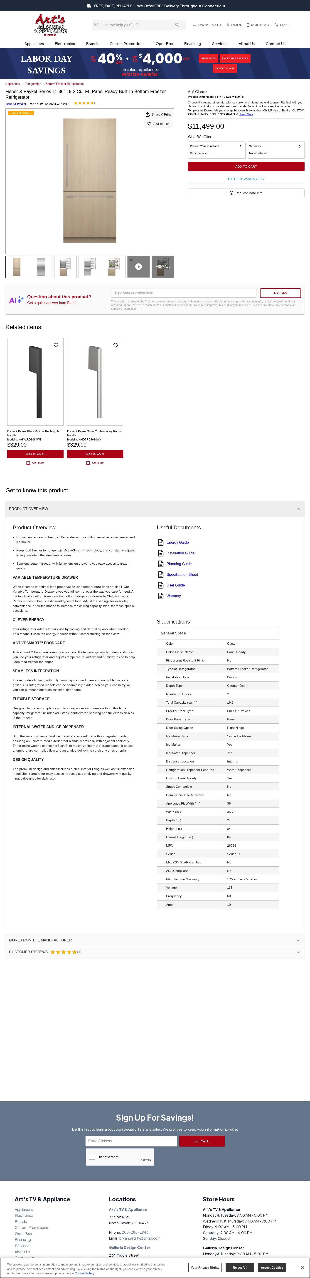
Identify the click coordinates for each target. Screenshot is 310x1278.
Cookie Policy (84, 1273)
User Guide (176, 585)
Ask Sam (281, 293)
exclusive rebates (235, 58)
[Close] (303, 1268)
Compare (38, 462)
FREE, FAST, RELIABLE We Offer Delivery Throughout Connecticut (159, 5)
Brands (92, 43)
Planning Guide (179, 564)
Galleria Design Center (129, 1247)
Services (219, 43)
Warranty (174, 596)
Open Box (164, 43)
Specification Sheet (182, 574)
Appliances (34, 43)
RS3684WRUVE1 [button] (57, 104)
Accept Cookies (272, 1267)
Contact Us (275, 43)
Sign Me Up (202, 1141)
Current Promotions (127, 43)
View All (163, 266)
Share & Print (161, 114)
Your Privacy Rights (205, 1267)
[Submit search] (177, 25)
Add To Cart (246, 166)
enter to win (224, 68)
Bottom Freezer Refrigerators (65, 84)
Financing (192, 43)
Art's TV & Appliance (128, 1209)
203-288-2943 (135, 1232)
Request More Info (249, 193)
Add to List (161, 124)
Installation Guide (181, 553)
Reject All (239, 1267)
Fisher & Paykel (15, 104)
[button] (194, 25)
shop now (208, 58)
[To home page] (50, 25)
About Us (247, 43)
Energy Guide (178, 542)
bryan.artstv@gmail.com (139, 1238)
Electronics (65, 43)
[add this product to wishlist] (56, 345)
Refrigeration (33, 84)
